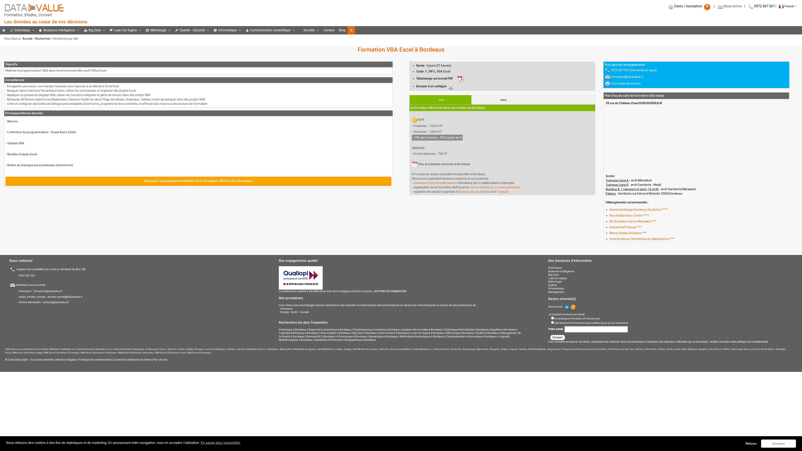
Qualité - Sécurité (192, 30)
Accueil (27, 38)
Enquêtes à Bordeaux (503, 329)
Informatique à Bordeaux (352, 336)
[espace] (299, 30)
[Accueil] (4, 30)
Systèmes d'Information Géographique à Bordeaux (345, 339)
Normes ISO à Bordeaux (320, 336)
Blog (342, 30)
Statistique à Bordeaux (293, 329)
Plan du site (160, 359)
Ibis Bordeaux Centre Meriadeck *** (632, 221)
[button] (351, 30)
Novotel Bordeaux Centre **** (629, 215)
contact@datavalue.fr (56, 302)
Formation (286, 308)
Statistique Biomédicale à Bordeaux (466, 329)
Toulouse (502, 191)
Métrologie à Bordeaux (460, 332)
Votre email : (556, 329)
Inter (442, 99)
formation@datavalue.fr (627, 77)
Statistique (22, 30)
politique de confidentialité (752, 341)
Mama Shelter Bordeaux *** (628, 233)
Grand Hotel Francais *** (625, 227)
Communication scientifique (270, 30)
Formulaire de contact (626, 83)
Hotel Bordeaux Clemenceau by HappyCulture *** (641, 239)
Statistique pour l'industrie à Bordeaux (376, 329)
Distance (464, 191)
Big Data (95, 30)
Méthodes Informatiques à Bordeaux (422, 336)
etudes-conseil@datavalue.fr (64, 296)
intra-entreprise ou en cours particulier (495, 187)
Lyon (476, 191)
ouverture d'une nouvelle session (435, 183)
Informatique (227, 30)
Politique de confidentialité (94, 359)
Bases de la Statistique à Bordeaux (330, 329)
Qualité (552, 285)
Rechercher (42, 38)
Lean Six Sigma (125, 30)
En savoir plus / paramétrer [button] (220, 443)
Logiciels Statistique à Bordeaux (299, 332)
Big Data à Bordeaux (364, 332)
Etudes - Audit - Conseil (294, 312)
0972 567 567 (764, 6)
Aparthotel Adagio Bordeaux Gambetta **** (638, 209)
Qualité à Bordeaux (487, 332)
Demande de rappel (644, 70)
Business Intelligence (59, 30)
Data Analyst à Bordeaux (335, 332)
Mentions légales (66, 359)
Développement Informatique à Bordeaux (472, 336)
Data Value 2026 (18, 359)
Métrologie (158, 30)
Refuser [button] (751, 443)
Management (556, 292)
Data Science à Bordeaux (394, 332)
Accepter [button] (778, 443)
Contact (329, 30)
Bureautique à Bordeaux (383, 336)
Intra (503, 99)
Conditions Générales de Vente (132, 359)
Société (309, 30)
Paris (486, 191)
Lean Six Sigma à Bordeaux (427, 332)
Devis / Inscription (691, 6)
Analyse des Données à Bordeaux (422, 329)
